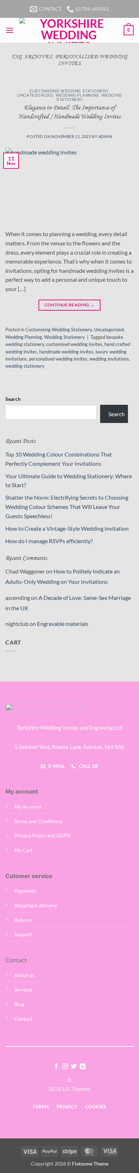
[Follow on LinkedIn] (83, 1067)
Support (23, 934)
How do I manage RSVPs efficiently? (49, 540)
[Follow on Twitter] (74, 1067)
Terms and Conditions (38, 821)
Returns (23, 920)
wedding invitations (109, 359)
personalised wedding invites (58, 359)
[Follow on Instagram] (65, 1067)
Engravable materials (62, 623)
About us (24, 975)
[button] (9, 30)
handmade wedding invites (66, 352)
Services (23, 989)
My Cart (23, 850)
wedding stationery (25, 366)
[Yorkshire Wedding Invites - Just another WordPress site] (68, 30)
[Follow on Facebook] (56, 1067)
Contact (23, 1019)
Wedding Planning (77, 95)
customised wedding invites (74, 344)
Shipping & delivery (35, 905)
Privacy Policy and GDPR (42, 835)
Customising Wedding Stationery (68, 90)
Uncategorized (35, 95)
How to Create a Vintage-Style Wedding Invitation (67, 528)
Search (13, 399)
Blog (19, 1004)
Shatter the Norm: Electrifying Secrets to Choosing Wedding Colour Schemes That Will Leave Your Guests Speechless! (66, 506)
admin (105, 136)
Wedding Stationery (64, 337)
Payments (25, 891)
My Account (27, 807)
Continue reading (70, 304)
